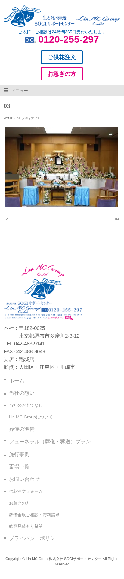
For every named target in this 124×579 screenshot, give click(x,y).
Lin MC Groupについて (31, 417)
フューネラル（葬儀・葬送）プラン (50, 442)
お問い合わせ (24, 479)
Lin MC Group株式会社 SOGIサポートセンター (64, 559)
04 (117, 219)
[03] (61, 167)
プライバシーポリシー (34, 538)
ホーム (16, 381)
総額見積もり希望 (26, 526)
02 (6, 219)
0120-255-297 (68, 39)
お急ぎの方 (19, 503)
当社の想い (22, 393)
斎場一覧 (19, 466)
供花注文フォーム (26, 491)
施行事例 (19, 454)
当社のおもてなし (26, 405)
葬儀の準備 (22, 429)
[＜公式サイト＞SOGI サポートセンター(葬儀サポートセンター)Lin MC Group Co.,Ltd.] (62, 20)
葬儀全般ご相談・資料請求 (34, 514)
